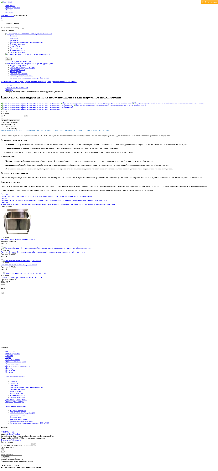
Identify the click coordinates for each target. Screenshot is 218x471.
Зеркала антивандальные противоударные (26, 42)
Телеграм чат (6, 440)
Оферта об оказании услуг (15, 362)
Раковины (14, 38)
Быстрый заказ (14, 120)
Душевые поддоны (17, 44)
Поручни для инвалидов (21, 61)
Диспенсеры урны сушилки (39, 54)
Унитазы (13, 36)
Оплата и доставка (12, 8)
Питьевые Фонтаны (17, 52)
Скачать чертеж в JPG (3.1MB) (11, 130)
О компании (10, 6)
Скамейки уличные (17, 70)
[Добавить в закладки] (2, 118)
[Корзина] (2, 20)
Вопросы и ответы (12, 360)
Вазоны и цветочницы (18, 74)
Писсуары (14, 40)
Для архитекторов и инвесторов (64, 82)
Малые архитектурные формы (42, 64)
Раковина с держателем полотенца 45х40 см (18, 239)
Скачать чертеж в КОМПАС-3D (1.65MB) (68, 130)
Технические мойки (17, 50)
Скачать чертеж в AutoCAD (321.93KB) (38, 130)
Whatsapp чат (16, 440)
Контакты (9, 12)
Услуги (8, 358)
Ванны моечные (16, 48)
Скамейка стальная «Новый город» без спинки (19, 265)
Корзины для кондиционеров (21, 76)
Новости (8, 10)
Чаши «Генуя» (15, 46)
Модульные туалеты (18, 66)
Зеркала (28, 82)
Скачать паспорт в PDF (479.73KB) (97, 130)
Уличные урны (15, 72)
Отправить (5, 457)
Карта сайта (10, 370)
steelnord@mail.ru (13, 434)
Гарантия (9, 356)
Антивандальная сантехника (41, 34)
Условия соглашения (13, 364)
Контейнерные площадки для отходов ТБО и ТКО (29, 78)
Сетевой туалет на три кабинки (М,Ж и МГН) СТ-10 (21, 277)
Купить (4, 120)
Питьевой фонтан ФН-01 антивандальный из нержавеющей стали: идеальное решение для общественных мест (44, 252)
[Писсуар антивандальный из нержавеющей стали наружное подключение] (31, 103)
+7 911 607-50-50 (7, 16)
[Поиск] (23, 28)
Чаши (49, 82)
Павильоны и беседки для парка (22, 68)
